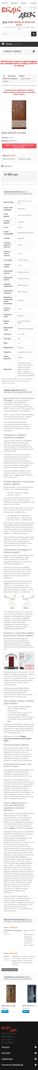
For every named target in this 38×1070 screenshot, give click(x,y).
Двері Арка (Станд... (9, 1006)
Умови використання (8, 1036)
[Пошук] (33, 34)
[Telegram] (6, 22)
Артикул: (5, 137)
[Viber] (4, 22)
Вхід (35, 7)
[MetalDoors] (19, 13)
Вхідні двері (12, 76)
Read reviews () (9, 159)
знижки (12, 828)
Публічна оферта (7, 1039)
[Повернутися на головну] (4, 76)
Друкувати (9, 166)
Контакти (5, 3)
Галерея (33, 3)
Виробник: (6, 141)
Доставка (14, 3)
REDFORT (22, 76)
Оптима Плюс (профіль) (10, 78)
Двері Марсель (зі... (29, 1006)
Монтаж (23, 3)
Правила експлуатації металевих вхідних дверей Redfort (17, 738)
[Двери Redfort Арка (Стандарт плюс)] (11, 993)
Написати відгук (25, 159)
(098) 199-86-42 (16, 22)
